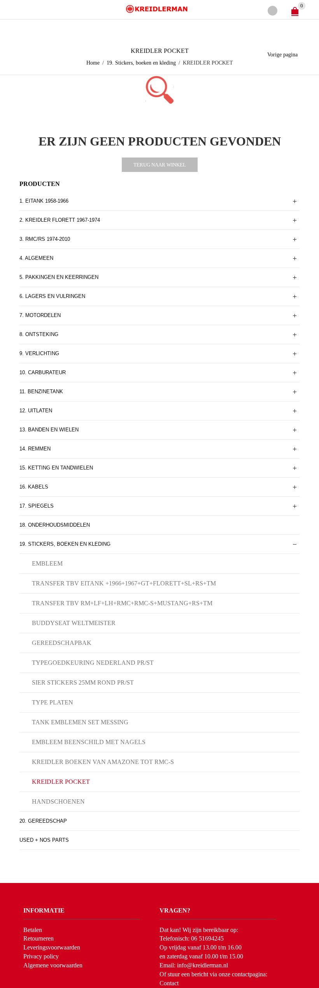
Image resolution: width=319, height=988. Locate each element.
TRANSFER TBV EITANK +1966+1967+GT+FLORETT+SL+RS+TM (124, 583)
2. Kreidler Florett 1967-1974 (59, 220)
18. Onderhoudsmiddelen (54, 525)
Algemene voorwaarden (52, 965)
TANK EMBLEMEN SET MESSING (80, 722)
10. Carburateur (42, 372)
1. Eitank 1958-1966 (43, 201)
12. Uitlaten (35, 410)
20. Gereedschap (43, 821)
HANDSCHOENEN (58, 801)
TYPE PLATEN (52, 702)
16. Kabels (33, 487)
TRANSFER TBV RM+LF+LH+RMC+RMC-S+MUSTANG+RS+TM (122, 603)
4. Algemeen (36, 258)
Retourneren (38, 938)
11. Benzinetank (41, 391)
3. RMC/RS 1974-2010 (44, 239)
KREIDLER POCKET (61, 781)
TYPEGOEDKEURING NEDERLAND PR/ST (93, 662)
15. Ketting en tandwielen (56, 468)
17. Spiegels (36, 506)
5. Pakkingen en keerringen (58, 277)
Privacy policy (41, 956)
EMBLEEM (47, 563)
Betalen (32, 930)
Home (93, 63)
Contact (169, 983)
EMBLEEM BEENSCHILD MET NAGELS (88, 742)
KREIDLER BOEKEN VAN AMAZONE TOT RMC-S (103, 762)
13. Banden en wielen (49, 430)
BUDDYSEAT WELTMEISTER (74, 623)
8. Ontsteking (38, 334)
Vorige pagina (282, 55)
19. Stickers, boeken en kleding (141, 63)
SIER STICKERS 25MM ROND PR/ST (83, 682)
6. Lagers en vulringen (52, 296)
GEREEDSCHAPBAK (61, 642)
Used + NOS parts (44, 840)
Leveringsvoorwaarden (51, 947)
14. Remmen (35, 449)
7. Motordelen (40, 315)
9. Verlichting (39, 353)
